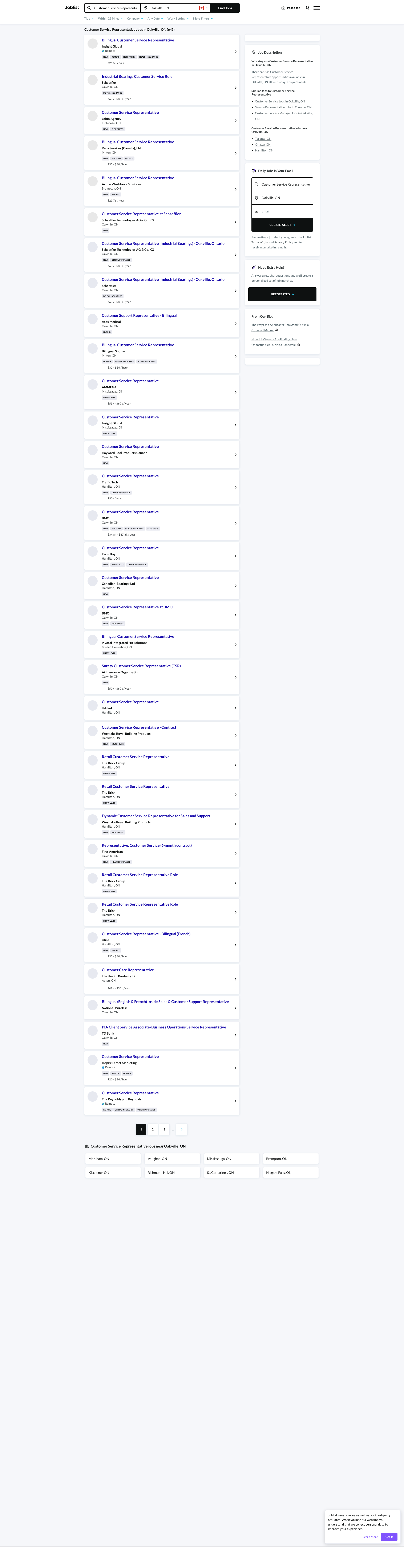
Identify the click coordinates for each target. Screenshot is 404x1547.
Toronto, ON (263, 138)
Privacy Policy (283, 242)
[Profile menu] (307, 8)
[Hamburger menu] (317, 7)
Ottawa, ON (263, 144)
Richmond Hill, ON (161, 1172)
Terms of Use (259, 242)
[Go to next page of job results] (181, 1129)
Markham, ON (99, 1159)
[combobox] (112, 8)
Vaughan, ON (157, 1159)
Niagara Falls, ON (278, 1172)
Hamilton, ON (264, 150)
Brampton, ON (276, 1159)
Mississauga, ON (219, 1159)
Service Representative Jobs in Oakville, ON (283, 107)
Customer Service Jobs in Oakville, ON (280, 101)
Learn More (370, 1537)
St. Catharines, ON (220, 1172)
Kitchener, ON (99, 1172)
